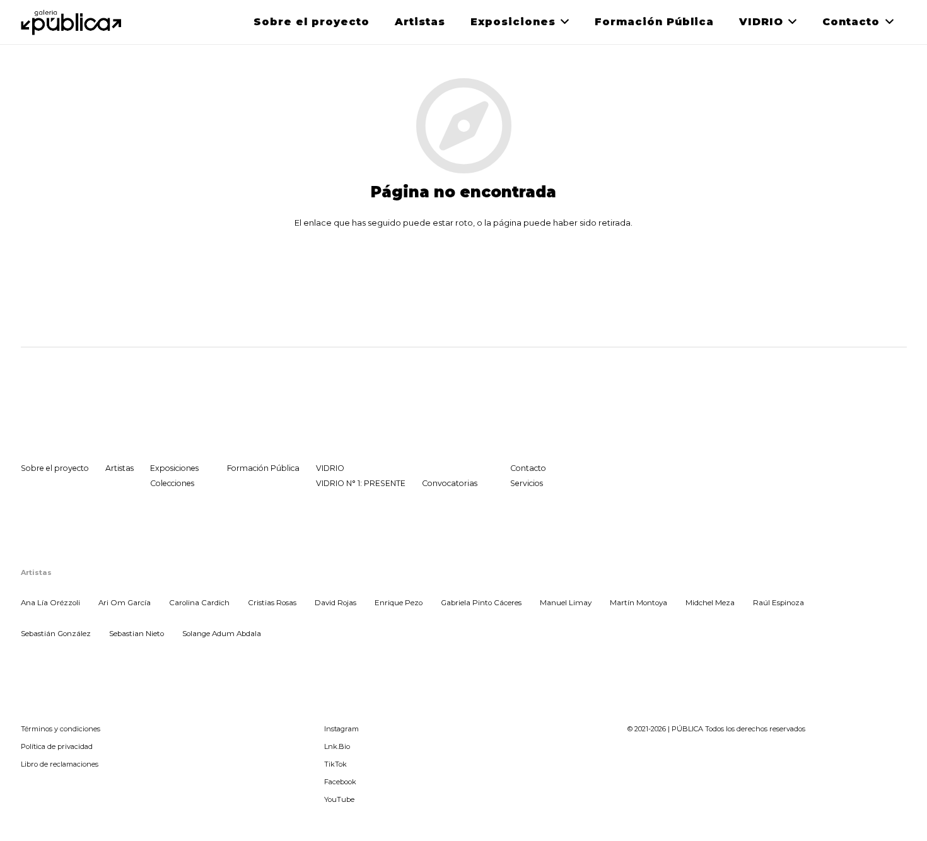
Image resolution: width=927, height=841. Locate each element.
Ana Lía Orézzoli (50, 602)
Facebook (340, 781)
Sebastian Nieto (136, 633)
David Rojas (335, 602)
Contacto (528, 468)
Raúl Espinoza (778, 602)
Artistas (119, 468)
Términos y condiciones (60, 728)
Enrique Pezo (399, 602)
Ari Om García (124, 602)
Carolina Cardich (199, 602)
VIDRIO (330, 468)
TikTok (335, 764)
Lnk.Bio (337, 746)
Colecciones (172, 483)
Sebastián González (56, 633)
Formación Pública (263, 468)
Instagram (341, 728)
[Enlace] (72, 22)
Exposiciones (174, 468)
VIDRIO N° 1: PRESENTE (360, 483)
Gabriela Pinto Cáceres (481, 602)
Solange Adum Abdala (221, 633)
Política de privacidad (57, 746)
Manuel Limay (566, 602)
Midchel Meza (710, 602)
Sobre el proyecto (55, 468)
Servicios (526, 483)
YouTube (339, 799)
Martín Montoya (638, 602)
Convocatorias (449, 483)
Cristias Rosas (272, 602)
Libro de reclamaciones (59, 764)
